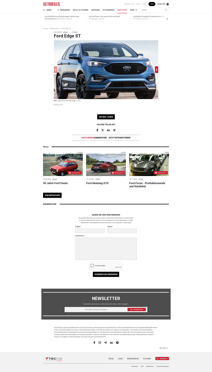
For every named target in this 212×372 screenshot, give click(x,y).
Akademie (95, 10)
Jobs (144, 4)
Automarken (108, 10)
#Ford (65, 32)
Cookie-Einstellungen (162, 366)
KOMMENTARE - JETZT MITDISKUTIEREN (106, 137)
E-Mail (77, 226)
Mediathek (122, 10)
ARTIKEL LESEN (106, 117)
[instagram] (99, 342)
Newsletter (129, 4)
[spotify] (117, 342)
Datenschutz (150, 366)
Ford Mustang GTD (97, 183)
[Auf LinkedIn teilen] (108, 130)
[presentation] (167, 18)
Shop (138, 4)
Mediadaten (133, 358)
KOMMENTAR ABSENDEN (106, 274)
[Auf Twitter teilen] (102, 130)
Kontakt (147, 358)
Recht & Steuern (80, 10)
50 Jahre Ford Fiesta (55, 183)
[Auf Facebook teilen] (97, 130)
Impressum (134, 366)
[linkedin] (111, 342)
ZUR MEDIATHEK (52, 195)
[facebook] (94, 342)
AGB (142, 366)
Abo (151, 4)
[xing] (105, 342)
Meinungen (65, 10)
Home (45, 28)
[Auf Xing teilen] (114, 130)
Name (110, 226)
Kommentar (79, 236)
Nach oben (163, 348)
